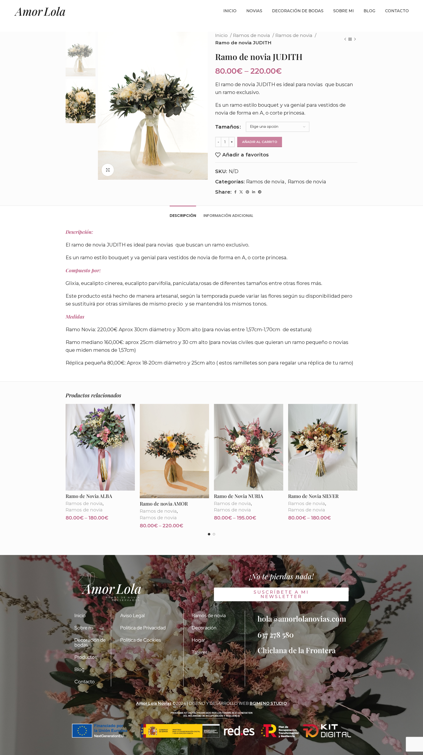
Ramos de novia (252, 35)
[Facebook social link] (235, 192)
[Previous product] (345, 39)
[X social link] (241, 192)
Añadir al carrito (259, 142)
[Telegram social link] (260, 192)
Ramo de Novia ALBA (89, 496)
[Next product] (354, 39)
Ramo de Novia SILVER (313, 496)
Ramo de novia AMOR (164, 503)
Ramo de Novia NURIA (238, 496)
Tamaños (227, 127)
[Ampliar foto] (108, 170)
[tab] (183, 213)
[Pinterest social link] (247, 192)
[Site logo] (40, 11)
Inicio (222, 35)
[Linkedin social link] (254, 192)
